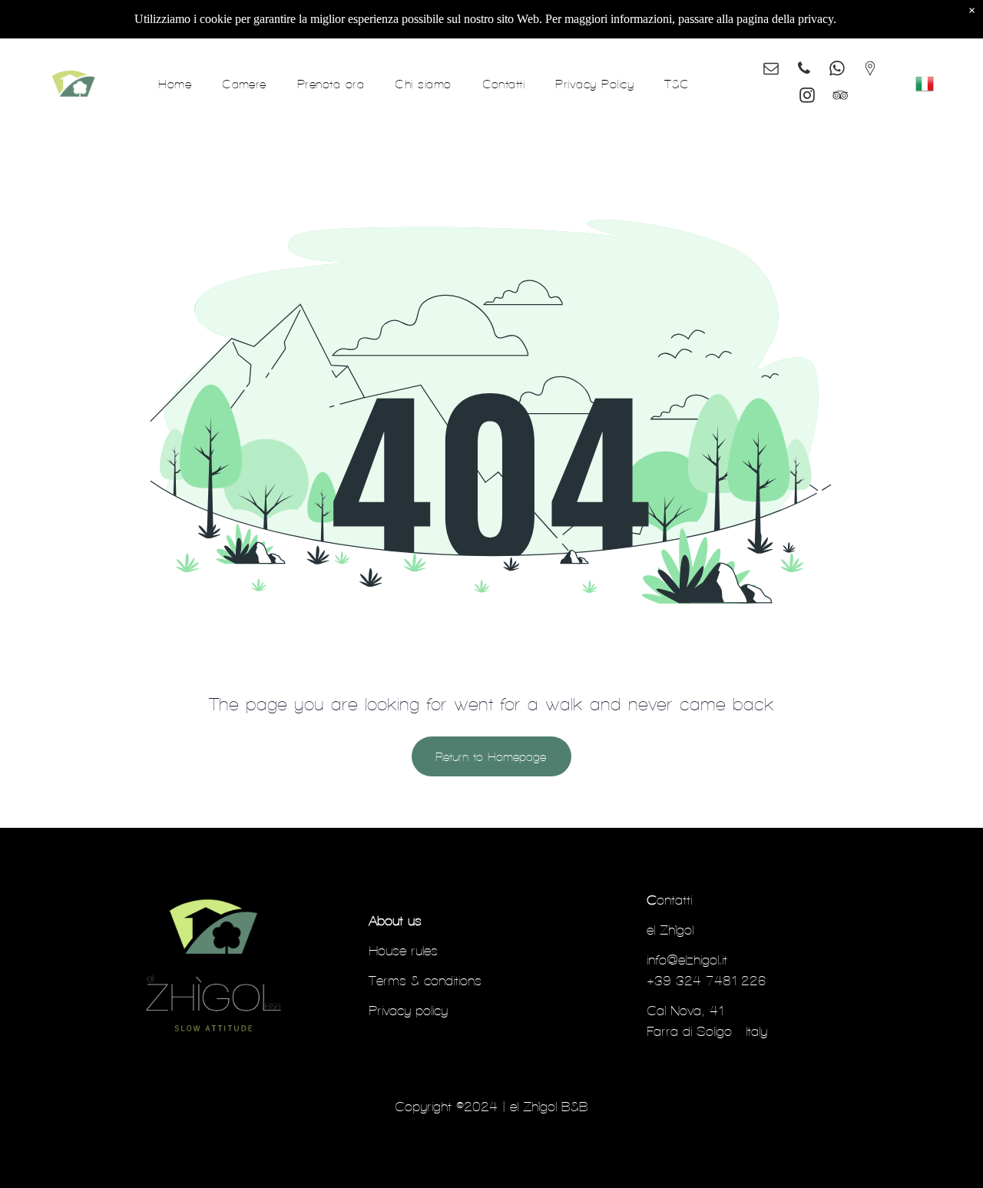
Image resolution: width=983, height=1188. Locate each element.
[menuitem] (175, 83)
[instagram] (807, 97)
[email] (771, 70)
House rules (403, 950)
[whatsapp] (837, 70)
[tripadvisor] (840, 97)
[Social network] (870, 70)
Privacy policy (408, 1010)
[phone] (804, 70)
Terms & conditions (425, 980)
